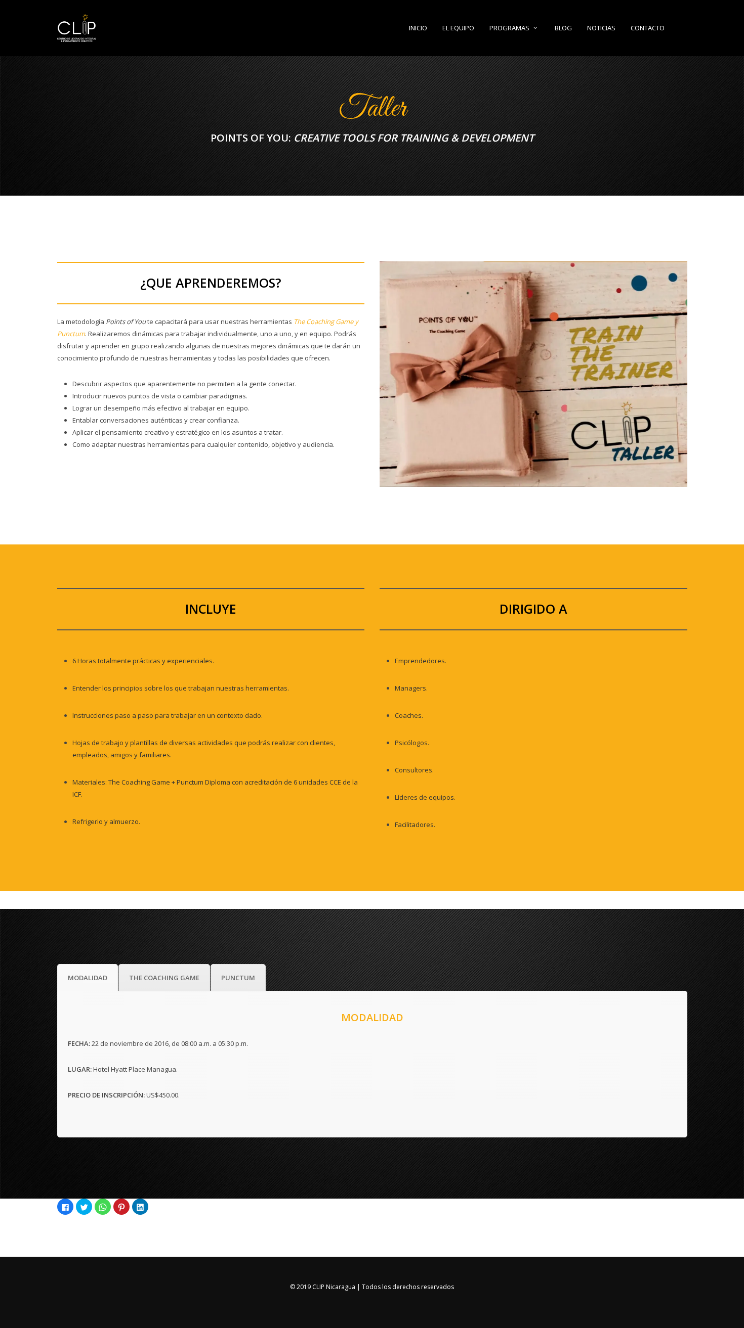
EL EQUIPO (458, 28)
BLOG (563, 28)
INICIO (418, 28)
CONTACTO (648, 28)
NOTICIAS (601, 28)
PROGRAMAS (509, 28)
